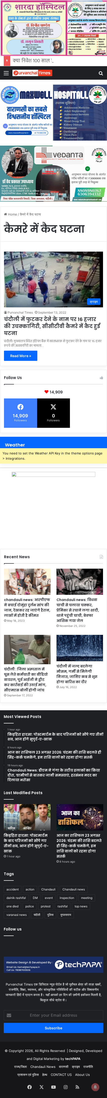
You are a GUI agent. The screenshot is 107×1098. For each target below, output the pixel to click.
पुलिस (50, 915)
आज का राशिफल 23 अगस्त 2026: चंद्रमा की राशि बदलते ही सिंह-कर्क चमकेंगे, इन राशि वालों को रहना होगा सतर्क (79, 846)
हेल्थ (44, 1075)
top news (81, 906)
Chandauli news (73, 889)
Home (12, 214)
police (29, 906)
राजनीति (88, 1067)
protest (46, 906)
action (30, 889)
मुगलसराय (65, 915)
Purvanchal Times (20, 312)
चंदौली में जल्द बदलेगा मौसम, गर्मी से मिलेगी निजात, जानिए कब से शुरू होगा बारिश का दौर (77, 674)
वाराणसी (63, 1067)
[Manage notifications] (95, 1087)
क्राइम (76, 1067)
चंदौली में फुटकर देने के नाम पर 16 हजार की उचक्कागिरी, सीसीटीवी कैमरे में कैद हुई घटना (52, 326)
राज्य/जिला (20, 1067)
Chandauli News (42, 1067)
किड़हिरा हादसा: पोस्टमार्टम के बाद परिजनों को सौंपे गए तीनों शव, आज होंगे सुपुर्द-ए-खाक (26, 843)
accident (12, 889)
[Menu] (6, 74)
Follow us (13, 929)
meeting (86, 898)
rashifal (62, 906)
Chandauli (48, 889)
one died (12, 906)
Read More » (20, 356)
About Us (82, 1075)
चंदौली (37, 915)
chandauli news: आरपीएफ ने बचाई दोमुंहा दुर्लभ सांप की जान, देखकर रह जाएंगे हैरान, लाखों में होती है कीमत (27, 607)
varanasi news (16, 915)
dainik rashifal (16, 898)
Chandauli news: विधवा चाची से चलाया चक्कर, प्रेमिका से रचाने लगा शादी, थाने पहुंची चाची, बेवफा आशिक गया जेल (77, 610)
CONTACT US (61, 1075)
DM (35, 898)
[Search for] (100, 74)
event (49, 898)
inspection (67, 898)
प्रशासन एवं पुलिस (28, 1075)
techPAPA (72, 1059)
